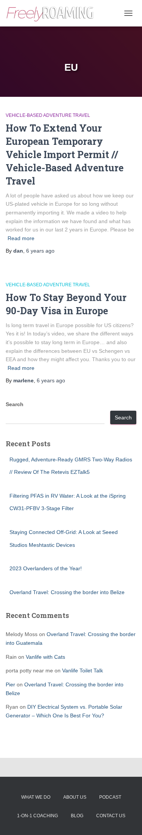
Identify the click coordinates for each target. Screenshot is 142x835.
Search (14, 404)
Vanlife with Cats (45, 657)
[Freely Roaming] (53, 13)
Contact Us (110, 815)
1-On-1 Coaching (37, 815)
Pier (10, 684)
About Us (74, 797)
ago (40, 251)
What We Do (35, 797)
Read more (21, 238)
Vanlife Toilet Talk (82, 670)
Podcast (110, 797)
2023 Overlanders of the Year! (45, 568)
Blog (77, 815)
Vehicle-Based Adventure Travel (48, 115)
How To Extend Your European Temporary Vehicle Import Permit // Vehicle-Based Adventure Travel (64, 154)
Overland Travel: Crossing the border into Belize (67, 592)
